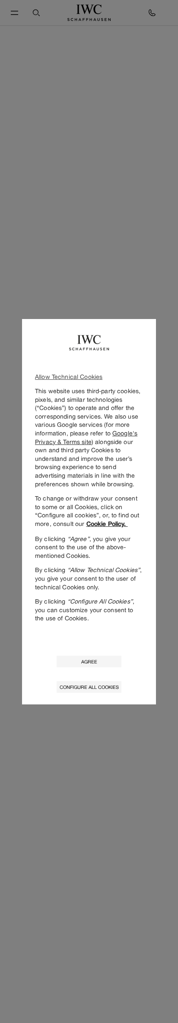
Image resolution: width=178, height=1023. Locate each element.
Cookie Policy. (107, 523)
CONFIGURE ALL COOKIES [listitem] (89, 687)
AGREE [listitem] (89, 661)
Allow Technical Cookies (68, 376)
